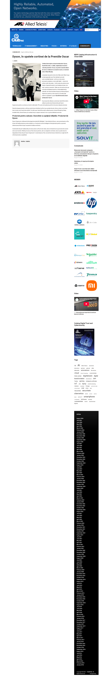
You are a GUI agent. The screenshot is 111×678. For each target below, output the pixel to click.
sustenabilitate (78, 401)
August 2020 (80, 558)
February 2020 (80, 569)
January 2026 (80, 432)
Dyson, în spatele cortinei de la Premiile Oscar (40, 56)
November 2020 (81, 552)
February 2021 (80, 546)
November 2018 (81, 599)
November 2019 (81, 575)
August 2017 (80, 628)
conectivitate (93, 373)
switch (86, 401)
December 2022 (81, 503)
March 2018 (80, 614)
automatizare (85, 370)
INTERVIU (63, 46)
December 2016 (81, 643)
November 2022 (81, 505)
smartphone (89, 396)
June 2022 (79, 515)
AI (79, 365)
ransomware (77, 388)
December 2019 (81, 573)
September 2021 (81, 533)
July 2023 (79, 490)
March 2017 (80, 637)
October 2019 (80, 577)
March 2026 (80, 428)
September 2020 (81, 556)
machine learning (92, 384)
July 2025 (79, 443)
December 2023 (81, 480)
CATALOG (49, 29)
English (76, 29)
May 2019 (79, 587)
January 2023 (80, 502)
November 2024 (81, 459)
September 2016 (81, 649)
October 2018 (80, 601)
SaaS (91, 388)
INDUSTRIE (44, 46)
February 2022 (80, 523)
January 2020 (80, 571)
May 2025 (79, 447)
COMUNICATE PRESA (31, 29)
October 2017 (80, 624)
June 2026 (79, 422)
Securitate (77, 391)
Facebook (56, 29)
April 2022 (79, 519)
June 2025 (79, 445)
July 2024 (79, 467)
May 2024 (79, 471)
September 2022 (81, 509)
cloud (76, 373)
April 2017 (79, 635)
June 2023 (79, 492)
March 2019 (80, 591)
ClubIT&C (89, 671)
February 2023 (80, 500)
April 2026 (79, 426)
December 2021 (81, 527)
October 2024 (80, 461)
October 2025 (80, 437)
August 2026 (80, 418)
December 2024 (81, 457)
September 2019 (81, 579)
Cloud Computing (84, 373)
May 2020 (79, 564)
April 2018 (79, 612)
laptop (84, 384)
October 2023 (80, 484)
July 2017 (79, 630)
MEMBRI (21, 29)
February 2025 (80, 453)
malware (76, 386)
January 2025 (80, 455)
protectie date (94, 386)
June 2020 (79, 562)
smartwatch (76, 399)
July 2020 (79, 560)
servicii (90, 393)
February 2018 (80, 616)
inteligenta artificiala (91, 381)
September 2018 (81, 602)
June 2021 (79, 538)
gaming (81, 381)
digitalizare (87, 376)
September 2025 (81, 439)
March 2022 (80, 521)
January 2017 (80, 641)
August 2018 (80, 604)
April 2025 (79, 449)
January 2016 (80, 665)
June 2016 (79, 655)
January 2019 (80, 595)
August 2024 (80, 465)
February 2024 (80, 476)
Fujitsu (76, 381)
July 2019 (79, 583)
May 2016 (79, 657)
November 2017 (81, 622)
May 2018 (79, 610)
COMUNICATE (85, 46)
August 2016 (80, 651)
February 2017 (80, 639)
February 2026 (80, 430)
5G (75, 365)
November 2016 (81, 645)
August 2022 (80, 511)
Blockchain (93, 370)
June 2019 (79, 585)
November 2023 (81, 482)
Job (80, 384)
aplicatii (88, 368)
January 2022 (80, 525)
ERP (94, 379)
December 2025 (81, 434)
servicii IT (80, 397)
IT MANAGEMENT (31, 46)
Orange (88, 386)
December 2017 (81, 620)
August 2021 (80, 535)
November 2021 (81, 529)
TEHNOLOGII (16, 46)
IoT (75, 384)
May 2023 (79, 494)
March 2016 (80, 661)
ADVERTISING (42, 29)
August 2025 (80, 441)
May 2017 (79, 634)
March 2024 (80, 474)
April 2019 (79, 589)
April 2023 (79, 496)
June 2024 (79, 469)
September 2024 (81, 463)
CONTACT (70, 29)
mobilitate (82, 386)
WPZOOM (93, 675)
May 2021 (79, 540)
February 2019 (80, 593)
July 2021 (79, 536)
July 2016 (79, 653)
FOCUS (54, 46)
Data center (78, 376)
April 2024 (79, 472)
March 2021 (80, 544)
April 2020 (79, 566)
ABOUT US (14, 29)
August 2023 (80, 488)
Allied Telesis (84, 365)
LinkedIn (63, 29)
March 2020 (80, 567)
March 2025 (80, 451)
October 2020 (80, 554)
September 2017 (81, 626)
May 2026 (79, 424)
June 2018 (79, 608)
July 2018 (79, 606)
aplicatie (83, 368)
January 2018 (80, 618)
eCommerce (89, 378)
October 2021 (80, 531)
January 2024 (80, 478)
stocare (90, 399)
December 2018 (81, 597)
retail (82, 388)
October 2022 (80, 507)
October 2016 (80, 647)
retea (87, 388)
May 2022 (79, 517)
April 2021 (79, 542)
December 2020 (81, 550)
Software (84, 399)
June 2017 (79, 632)
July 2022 (79, 513)
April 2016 (79, 659)
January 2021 (80, 548)
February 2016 (80, 663)
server (86, 393)
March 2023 (80, 498)
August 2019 (80, 581)
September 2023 (81, 486)
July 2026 (79, 420)
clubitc (15, 60)
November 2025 (81, 436)
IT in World (72, 46)
